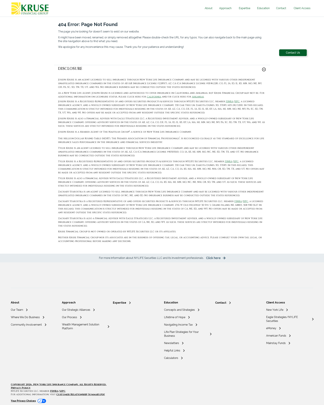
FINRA (229, 101)
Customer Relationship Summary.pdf (80, 394)
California (154, 96)
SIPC (237, 101)
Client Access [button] (302, 8)
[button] (293, 52)
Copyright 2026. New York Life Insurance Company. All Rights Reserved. (58, 384)
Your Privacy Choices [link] (23, 400)
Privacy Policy (21, 387)
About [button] (208, 8)
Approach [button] (225, 8)
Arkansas (198, 96)
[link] (162, 71)
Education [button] (263, 8)
